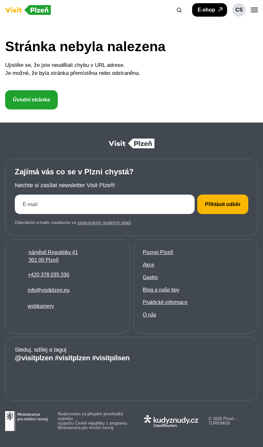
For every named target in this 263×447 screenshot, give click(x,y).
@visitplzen (34, 358)
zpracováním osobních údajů (104, 222)
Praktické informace (165, 302)
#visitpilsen (111, 358)
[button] (179, 10)
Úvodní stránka (31, 99)
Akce (148, 264)
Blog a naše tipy (161, 289)
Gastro (150, 277)
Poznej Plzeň (158, 252)
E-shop (207, 9)
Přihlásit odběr (223, 204)
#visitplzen (72, 358)
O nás (149, 314)
